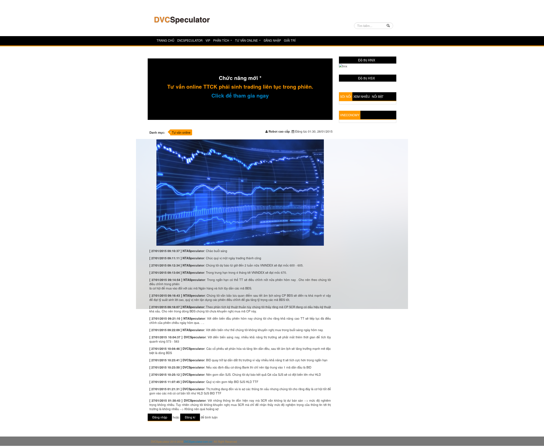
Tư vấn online (247, 40)
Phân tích (221, 40)
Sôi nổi (345, 130)
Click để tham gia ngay (240, 95)
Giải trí (290, 40)
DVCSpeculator (190, 40)
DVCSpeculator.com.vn (198, 441)
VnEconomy (349, 148)
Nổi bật (378, 130)
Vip (207, 40)
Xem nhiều (361, 130)
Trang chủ (165, 40)
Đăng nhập (272, 40)
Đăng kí (190, 417)
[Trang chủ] (181, 20)
